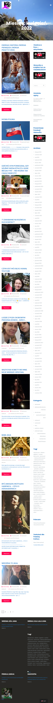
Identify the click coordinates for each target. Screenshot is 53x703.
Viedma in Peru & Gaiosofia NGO (37, 109)
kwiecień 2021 (38, 250)
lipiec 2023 (37, 194)
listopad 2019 (38, 289)
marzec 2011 (38, 387)
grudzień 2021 (38, 231)
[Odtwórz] (35, 57)
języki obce (36, 479)
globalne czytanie (38, 468)
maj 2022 (37, 218)
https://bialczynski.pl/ (38, 542)
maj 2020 (37, 276)
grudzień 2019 (38, 287)
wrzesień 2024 (38, 168)
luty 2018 (37, 332)
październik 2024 (39, 165)
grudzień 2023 (38, 181)
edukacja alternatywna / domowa (9, 460)
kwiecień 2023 (38, 202)
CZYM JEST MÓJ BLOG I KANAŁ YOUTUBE (14, 269)
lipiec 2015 (37, 363)
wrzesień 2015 (38, 361)
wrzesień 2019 (38, 295)
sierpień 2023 (38, 191)
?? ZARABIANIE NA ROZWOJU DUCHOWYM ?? (14, 221)
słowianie (36, 503)
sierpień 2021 (38, 239)
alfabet (42, 452)
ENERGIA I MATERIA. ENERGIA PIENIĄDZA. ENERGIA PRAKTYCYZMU (14, 47)
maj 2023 (37, 199)
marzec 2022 (38, 223)
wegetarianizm (37, 506)
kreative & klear (37, 652)
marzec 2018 (38, 329)
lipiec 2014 (37, 371)
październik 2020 (39, 265)
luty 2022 (37, 226)
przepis (36, 501)
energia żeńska (37, 465)
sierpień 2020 (38, 271)
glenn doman (36, 645)
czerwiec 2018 (38, 321)
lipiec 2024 (37, 173)
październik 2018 (39, 310)
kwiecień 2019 (38, 303)
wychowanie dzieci (37, 510)
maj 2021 (37, 247)
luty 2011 (37, 390)
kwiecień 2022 (38, 220)
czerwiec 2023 (38, 197)
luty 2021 (37, 255)
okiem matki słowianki (38, 492)
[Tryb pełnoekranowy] (44, 57)
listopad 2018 (38, 308)
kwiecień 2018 (38, 326)
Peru (36, 425)
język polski (47, 650)
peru (34, 494)
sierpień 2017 (38, 348)
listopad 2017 (38, 340)
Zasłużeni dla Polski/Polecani (42, 440)
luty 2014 (37, 379)
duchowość (24, 95)
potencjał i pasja (39, 430)
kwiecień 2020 (38, 279)
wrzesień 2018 (38, 313)
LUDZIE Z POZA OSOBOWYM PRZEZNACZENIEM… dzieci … (14, 318)
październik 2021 (39, 234)
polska (36, 496)
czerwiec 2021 (38, 244)
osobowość (4, 348)
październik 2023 (39, 186)
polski (40, 496)
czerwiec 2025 (38, 154)
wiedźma (35, 508)
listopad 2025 (38, 152)
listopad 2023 (38, 183)
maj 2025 (37, 157)
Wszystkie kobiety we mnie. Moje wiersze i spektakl (14, 371)
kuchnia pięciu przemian (39, 487)
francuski (35, 467)
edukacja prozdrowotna (39, 461)
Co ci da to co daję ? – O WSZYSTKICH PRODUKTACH (39, 100)
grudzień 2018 (38, 305)
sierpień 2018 (38, 316)
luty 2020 (37, 284)
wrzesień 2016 (38, 358)
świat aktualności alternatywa (41, 435)
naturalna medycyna (38, 490)
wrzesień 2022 (38, 207)
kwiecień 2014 (38, 374)
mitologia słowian (37, 488)
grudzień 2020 (38, 260)
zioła (34, 512)
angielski (35, 454)
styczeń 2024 (38, 178)
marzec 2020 (38, 281)
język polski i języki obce (41, 416)
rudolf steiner (43, 661)
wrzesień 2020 (38, 268)
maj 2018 (37, 324)
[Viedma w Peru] (6, 5)
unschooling (36, 505)
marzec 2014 (38, 377)
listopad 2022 (38, 205)
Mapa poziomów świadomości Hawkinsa (39, 115)
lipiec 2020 (37, 273)
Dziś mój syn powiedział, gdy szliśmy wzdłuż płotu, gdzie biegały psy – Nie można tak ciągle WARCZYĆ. (15, 169)
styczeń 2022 (38, 228)
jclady (43, 474)
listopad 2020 (38, 263)
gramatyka (36, 470)
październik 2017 (39, 342)
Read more (6, 109)
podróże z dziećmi (39, 428)
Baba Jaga (6, 435)
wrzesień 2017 (38, 345)
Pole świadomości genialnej (37, 120)
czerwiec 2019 (38, 297)
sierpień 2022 (38, 210)
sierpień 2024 (38, 170)
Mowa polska (8, 119)
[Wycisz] (43, 57)
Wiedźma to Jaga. (10, 563)
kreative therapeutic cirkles (37, 653)
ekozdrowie (38, 412)
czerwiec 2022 (38, 215)
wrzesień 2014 (38, 369)
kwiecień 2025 (38, 160)
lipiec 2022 (37, 213)
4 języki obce (36, 452)
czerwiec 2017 (38, 353)
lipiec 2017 (37, 350)
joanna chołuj (36, 476)
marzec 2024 (38, 175)
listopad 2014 (38, 366)
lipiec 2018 (37, 318)
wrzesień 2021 (38, 236)
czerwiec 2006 (38, 393)
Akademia (35, 105)
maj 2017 (37, 355)
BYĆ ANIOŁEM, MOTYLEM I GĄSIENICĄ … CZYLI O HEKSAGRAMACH (13, 486)
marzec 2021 (38, 252)
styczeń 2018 (38, 334)
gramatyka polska (38, 646)
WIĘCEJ (4, 628)
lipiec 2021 (37, 242)
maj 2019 (37, 300)
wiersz (40, 508)
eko (44, 463)
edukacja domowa (38, 459)
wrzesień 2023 (38, 189)
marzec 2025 (38, 162)
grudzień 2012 (38, 382)
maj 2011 (37, 385)
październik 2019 (39, 292)
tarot (41, 503)
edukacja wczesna (37, 463)
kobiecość (4, 413)
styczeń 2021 (38, 258)
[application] (39, 55)
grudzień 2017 (38, 337)
